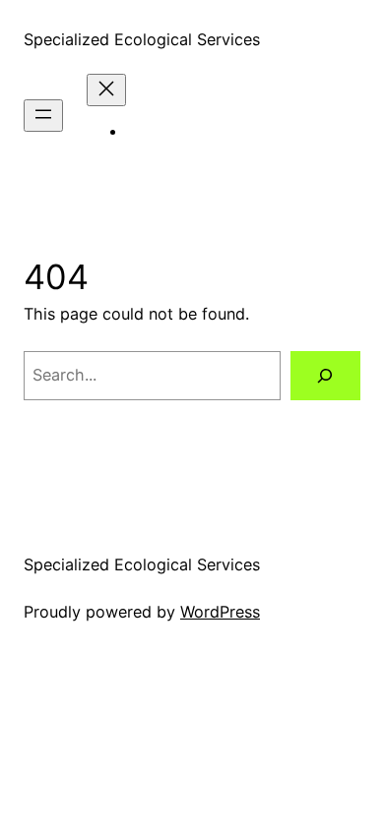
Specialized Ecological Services (142, 39)
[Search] (325, 375)
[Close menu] (106, 90)
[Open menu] (43, 115)
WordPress (220, 612)
